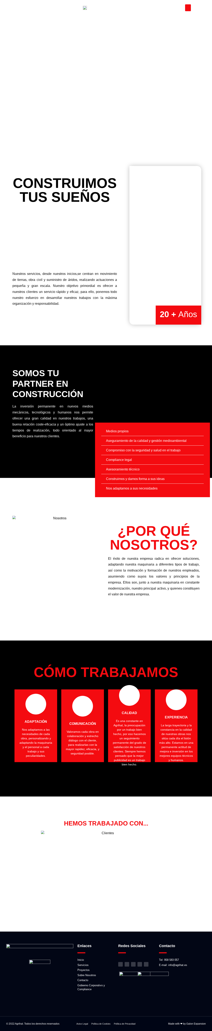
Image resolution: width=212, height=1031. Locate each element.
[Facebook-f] (127, 964)
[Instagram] (120, 964)
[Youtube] (139, 964)
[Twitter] (146, 964)
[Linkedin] (133, 964)
